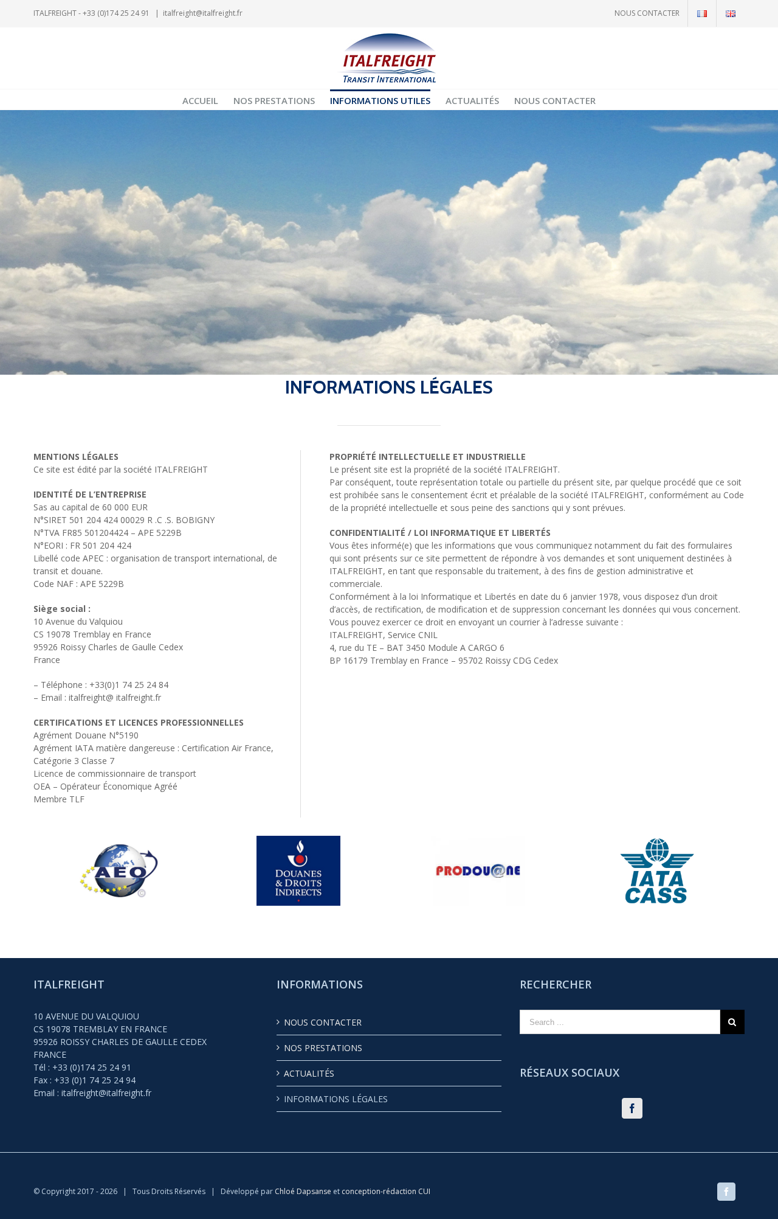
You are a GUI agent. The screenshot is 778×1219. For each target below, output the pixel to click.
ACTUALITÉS (309, 1073)
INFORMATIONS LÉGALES (336, 1099)
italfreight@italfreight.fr (203, 13)
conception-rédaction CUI (386, 1191)
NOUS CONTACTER (323, 1022)
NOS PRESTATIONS (323, 1048)
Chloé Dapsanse (304, 1191)
